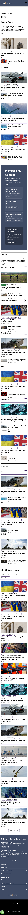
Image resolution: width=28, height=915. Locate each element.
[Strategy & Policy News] (25, 268)
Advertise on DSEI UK (6, 870)
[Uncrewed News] (25, 399)
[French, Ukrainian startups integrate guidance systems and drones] (4, 395)
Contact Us (4, 886)
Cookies (14, 905)
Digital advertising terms (7, 883)
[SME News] (25, 367)
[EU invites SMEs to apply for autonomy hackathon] (14, 792)
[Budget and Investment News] (25, 300)
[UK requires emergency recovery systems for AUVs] (4, 61)
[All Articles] (25, 471)
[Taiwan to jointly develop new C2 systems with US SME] (14, 108)
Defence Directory (6, 873)
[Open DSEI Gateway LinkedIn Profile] (15, 860)
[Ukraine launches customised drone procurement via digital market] (14, 409)
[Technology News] (25, 431)
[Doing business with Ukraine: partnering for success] (14, 277)
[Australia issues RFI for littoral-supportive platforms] (4, 126)
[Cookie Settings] (2, 912)
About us (3, 879)
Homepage (4, 13)
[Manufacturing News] (25, 333)
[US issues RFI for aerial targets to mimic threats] (14, 77)
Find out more (11, 242)
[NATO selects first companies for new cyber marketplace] (4, 561)
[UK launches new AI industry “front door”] (14, 43)
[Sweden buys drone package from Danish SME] (14, 771)
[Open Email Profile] (12, 860)
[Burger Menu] (26, 3)
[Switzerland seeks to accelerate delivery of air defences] (4, 328)
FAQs (2, 889)
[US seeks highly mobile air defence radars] (14, 544)
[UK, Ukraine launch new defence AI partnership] (14, 140)
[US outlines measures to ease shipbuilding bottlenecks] (4, 360)
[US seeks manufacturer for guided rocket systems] (4, 95)
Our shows (4, 867)
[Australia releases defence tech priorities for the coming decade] (4, 295)
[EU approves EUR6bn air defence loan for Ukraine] (4, 157)
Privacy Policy (14, 903)
